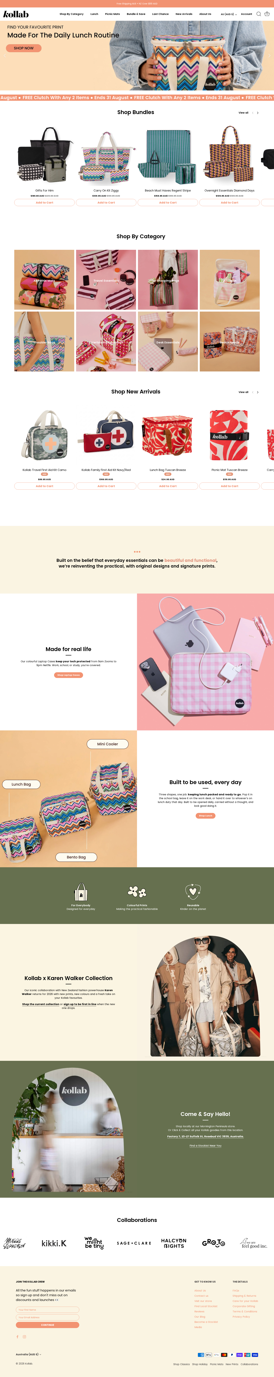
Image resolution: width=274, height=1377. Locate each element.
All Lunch (229, 281)
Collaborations (249, 1364)
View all (243, 112)
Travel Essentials (106, 281)
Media (198, 1327)
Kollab (28, 1363)
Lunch (94, 14)
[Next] (269, 55)
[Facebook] (17, 1337)
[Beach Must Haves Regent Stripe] (168, 156)
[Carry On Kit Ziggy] (106, 156)
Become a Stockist (206, 1322)
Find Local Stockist (206, 1306)
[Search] (258, 14)
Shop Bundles (135, 112)
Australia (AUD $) (27, 1354)
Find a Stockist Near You (205, 1145)
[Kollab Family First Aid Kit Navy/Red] (106, 435)
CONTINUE (47, 1325)
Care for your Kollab (245, 1301)
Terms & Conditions (245, 1311)
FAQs (236, 1290)
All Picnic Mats (44, 281)
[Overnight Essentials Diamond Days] (229, 156)
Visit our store (203, 1301)
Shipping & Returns (244, 1296)
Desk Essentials (167, 342)
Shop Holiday (200, 1364)
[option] (137, 55)
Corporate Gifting (244, 1306)
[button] (258, 113)
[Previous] (4, 55)
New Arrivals (184, 14)
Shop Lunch (205, 815)
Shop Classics (181, 1364)
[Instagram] (24, 1337)
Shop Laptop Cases (68, 675)
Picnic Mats (112, 14)
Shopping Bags (168, 281)
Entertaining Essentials (106, 342)
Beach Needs (230, 342)
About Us (205, 14)
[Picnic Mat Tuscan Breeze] (229, 435)
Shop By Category (72, 14)
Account (246, 14)
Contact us (201, 1296)
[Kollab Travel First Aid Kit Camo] (44, 435)
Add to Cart (44, 202)
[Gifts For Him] (44, 156)
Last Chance (160, 14)
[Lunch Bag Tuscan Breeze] (168, 435)
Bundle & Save (136, 14)
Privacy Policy (241, 1317)
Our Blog (199, 1317)
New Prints (232, 1364)
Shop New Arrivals (135, 391)
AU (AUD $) (227, 14)
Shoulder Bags (44, 342)
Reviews (199, 1311)
